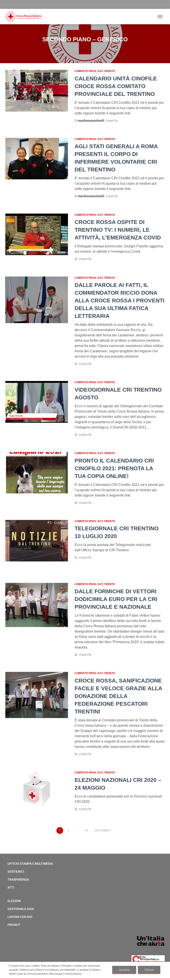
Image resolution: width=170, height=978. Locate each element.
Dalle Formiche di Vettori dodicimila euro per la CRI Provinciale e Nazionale (116, 599)
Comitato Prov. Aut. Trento (95, 71)
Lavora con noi (20, 917)
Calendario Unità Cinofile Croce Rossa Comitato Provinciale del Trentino (116, 86)
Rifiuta (149, 970)
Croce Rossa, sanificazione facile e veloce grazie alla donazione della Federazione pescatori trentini (118, 696)
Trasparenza (18, 879)
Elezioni (14, 901)
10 (86, 830)
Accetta (124, 970)
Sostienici (16, 871)
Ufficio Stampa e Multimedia (30, 863)
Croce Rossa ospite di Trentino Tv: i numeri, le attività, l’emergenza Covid (118, 230)
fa (112, 120)
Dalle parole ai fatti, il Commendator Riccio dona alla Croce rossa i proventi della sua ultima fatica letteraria (119, 300)
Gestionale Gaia (21, 909)
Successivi (102, 830)
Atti (11, 887)
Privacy (14, 925)
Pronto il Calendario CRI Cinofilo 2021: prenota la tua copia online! (114, 468)
